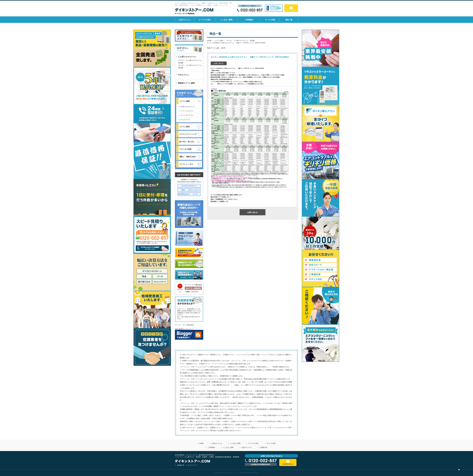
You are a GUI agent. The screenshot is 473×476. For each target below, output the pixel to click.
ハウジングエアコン (186, 115)
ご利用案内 (249, 20)
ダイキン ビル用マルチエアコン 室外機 (190, 66)
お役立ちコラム (185, 20)
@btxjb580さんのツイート (184, 329)
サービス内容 (270, 20)
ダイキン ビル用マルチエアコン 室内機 (190, 61)
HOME (201, 443)
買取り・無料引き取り (188, 157)
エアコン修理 (184, 101)
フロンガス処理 (185, 149)
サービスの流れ (205, 20)
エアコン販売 (184, 127)
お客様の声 (263, 447)
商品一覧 (288, 20)
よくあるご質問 (226, 20)
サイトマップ (192, 465)
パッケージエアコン (186, 111)
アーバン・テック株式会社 (184, 325)
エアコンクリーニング (188, 134)
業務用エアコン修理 (186, 83)
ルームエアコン (184, 119)
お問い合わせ (218, 63)
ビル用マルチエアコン (187, 107)
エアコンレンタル (186, 164)
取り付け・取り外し (187, 142)
